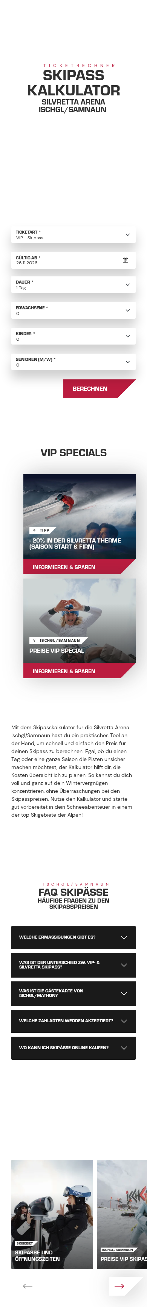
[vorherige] (21, 1286)
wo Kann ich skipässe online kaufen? (64, 1048)
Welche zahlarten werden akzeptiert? (66, 1021)
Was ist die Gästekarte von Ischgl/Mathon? (51, 993)
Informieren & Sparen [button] (64, 567)
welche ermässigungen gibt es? (57, 937)
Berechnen (90, 389)
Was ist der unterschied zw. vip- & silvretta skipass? (59, 965)
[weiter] (126, 1286)
